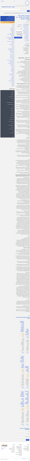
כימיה (13, 46)
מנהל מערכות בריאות (11, 63)
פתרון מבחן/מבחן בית (11, 125)
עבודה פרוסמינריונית (11, 121)
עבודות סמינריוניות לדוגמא (26, 446)
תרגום (13, 136)
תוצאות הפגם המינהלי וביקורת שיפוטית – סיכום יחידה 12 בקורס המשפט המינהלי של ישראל (22, 399)
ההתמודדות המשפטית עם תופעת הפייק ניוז (26, 369)
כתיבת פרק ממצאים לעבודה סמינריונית (19, 447)
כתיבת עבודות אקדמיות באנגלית (19, 453)
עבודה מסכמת (12, 117)
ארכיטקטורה (12, 30)
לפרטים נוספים (27, 352)
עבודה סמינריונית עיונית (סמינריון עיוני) (22, 335)
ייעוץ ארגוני (12, 45)
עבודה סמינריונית (11, 119)
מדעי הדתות (12, 55)
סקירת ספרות (12, 115)
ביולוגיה (13, 32)
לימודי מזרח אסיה (11, 50)
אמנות (13, 26)
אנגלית (13, 27)
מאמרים (13, 447)
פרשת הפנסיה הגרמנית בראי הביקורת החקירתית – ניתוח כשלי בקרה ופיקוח (22, 362)
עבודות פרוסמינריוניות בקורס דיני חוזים (9, 20)
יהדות (13, 43)
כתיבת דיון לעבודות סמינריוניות (19, 449)
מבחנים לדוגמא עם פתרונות (26, 450)
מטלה (13, 100)
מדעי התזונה (12, 58)
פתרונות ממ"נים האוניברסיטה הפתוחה (26, 448)
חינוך (13, 40)
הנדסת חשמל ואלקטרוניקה (10, 37)
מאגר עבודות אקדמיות (12, 448)
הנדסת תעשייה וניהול (11, 38)
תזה (13, 134)
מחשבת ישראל (12, 62)
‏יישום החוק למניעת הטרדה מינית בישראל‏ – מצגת (27, 333)
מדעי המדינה (12, 56)
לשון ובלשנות (12, 52)
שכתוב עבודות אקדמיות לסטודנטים (19, 455)
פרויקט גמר (12, 123)
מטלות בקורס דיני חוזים (11, 16)
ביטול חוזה (24, 25)
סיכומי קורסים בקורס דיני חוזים (10, 19)
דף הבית (13, 446)
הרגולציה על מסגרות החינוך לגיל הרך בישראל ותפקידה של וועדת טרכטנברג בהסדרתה (26, 397)
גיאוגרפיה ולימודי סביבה (10, 34)
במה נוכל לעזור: (27, 436)
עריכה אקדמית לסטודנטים (20, 451)
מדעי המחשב (12, 57)
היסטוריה (12, 36)
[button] (22, 5)
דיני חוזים (27, 26)
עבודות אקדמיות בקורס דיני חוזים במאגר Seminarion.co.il (9, 22)
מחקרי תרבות (12, 61)
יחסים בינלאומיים (11, 44)
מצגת (13, 106)
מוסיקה (13, 59)
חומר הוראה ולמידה (11, 96)
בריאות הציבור (12, 33)
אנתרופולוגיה (12, 28)
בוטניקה (13, 31)
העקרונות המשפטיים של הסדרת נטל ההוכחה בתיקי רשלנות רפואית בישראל (21, 326)
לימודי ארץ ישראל (11, 48)
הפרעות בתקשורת (11, 39)
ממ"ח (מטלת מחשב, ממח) (10, 102)
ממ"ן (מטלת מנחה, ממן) (11, 104)
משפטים (25, 24)
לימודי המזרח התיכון (11, 49)
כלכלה (13, 47)
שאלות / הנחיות (12, 132)
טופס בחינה (12, 98)
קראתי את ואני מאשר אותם (19, 35)
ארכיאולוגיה (12, 29)
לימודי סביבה (12, 51)
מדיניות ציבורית (12, 54)
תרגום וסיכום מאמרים (19, 446)
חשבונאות (12, 42)
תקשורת (13, 85)
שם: (28, 431)
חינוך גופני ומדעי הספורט (10, 41)
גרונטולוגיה (12, 35)
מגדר (13, 53)
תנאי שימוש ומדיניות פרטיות (12, 449)
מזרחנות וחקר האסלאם (10, 60)
